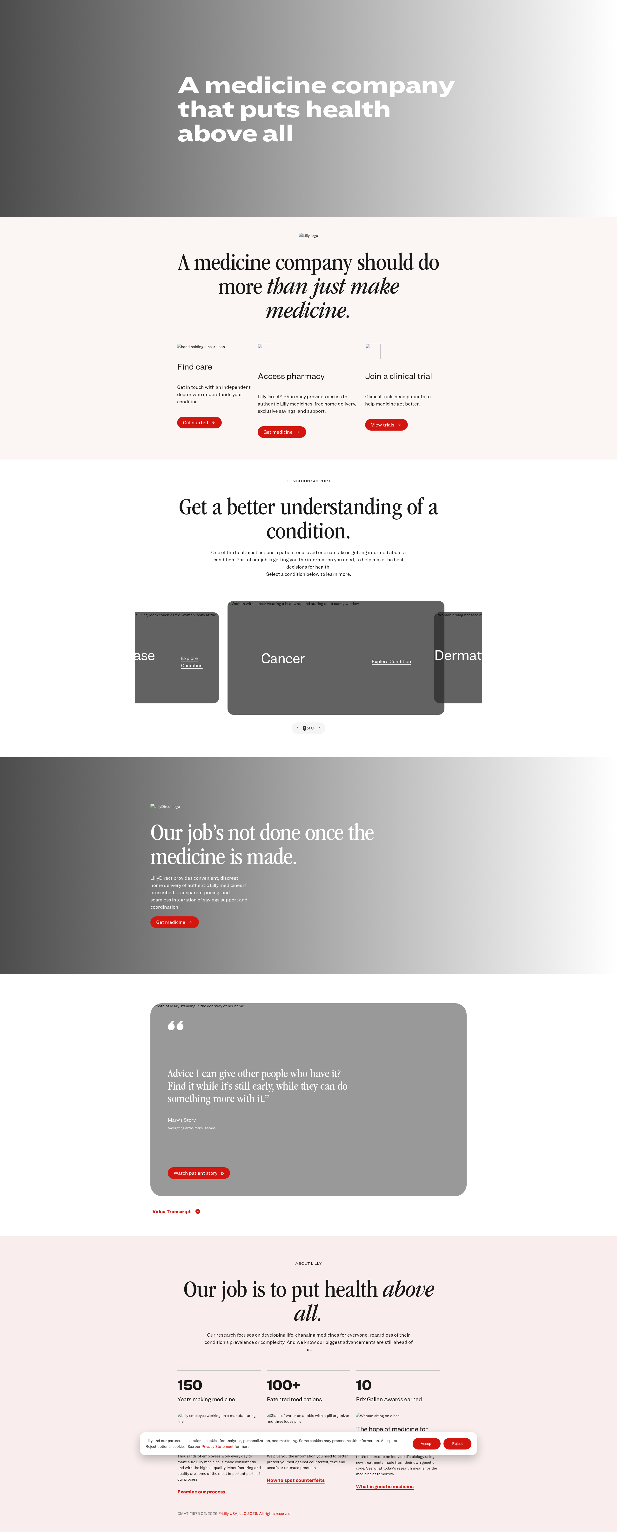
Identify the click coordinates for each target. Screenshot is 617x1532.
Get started (195, 423)
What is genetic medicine (385, 1486)
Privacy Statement (217, 1446)
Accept (427, 1444)
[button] (297, 728)
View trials (382, 425)
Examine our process (201, 1492)
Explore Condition (192, 661)
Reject (457, 1444)
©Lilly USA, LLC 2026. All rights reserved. (254, 1513)
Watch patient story (195, 1173)
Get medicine (278, 432)
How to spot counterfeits (296, 1480)
